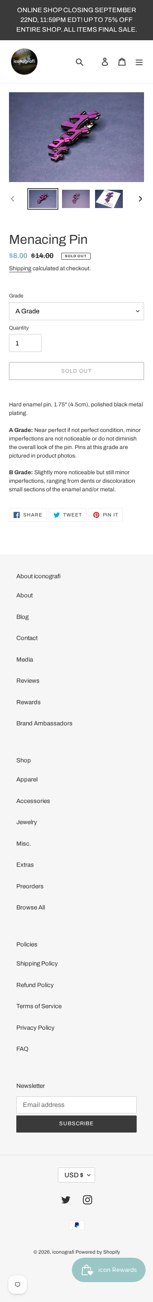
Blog (22, 617)
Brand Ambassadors (44, 723)
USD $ (73, 1175)
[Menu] (139, 61)
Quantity (19, 328)
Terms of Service (39, 1006)
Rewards (28, 702)
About (24, 595)
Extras (25, 864)
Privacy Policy (35, 1027)
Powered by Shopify (97, 1252)
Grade (16, 296)
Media (24, 659)
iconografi (63, 1252)
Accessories (33, 801)
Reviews (28, 680)
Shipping (20, 268)
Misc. (23, 843)
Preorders (30, 886)
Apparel (27, 779)
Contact (27, 638)
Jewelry (26, 822)
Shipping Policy (37, 963)
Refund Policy (35, 985)
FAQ (22, 1049)
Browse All (30, 907)
